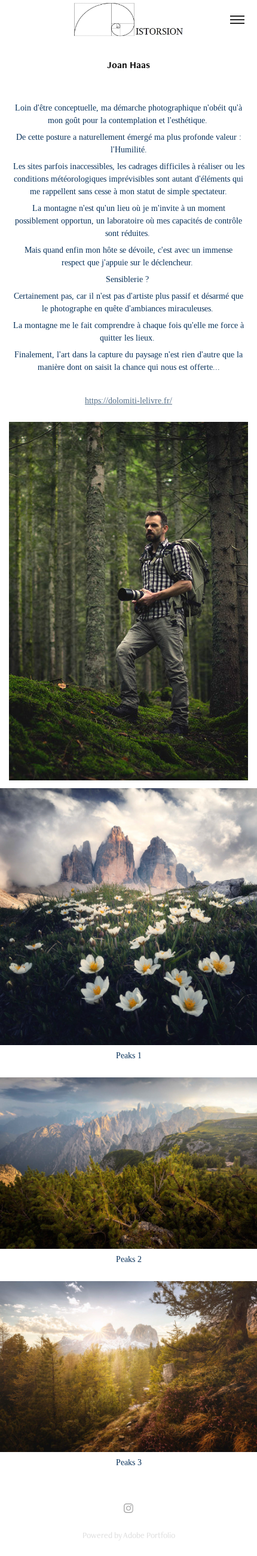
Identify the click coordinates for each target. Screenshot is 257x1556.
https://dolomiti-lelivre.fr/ (128, 400)
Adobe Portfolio (149, 1535)
